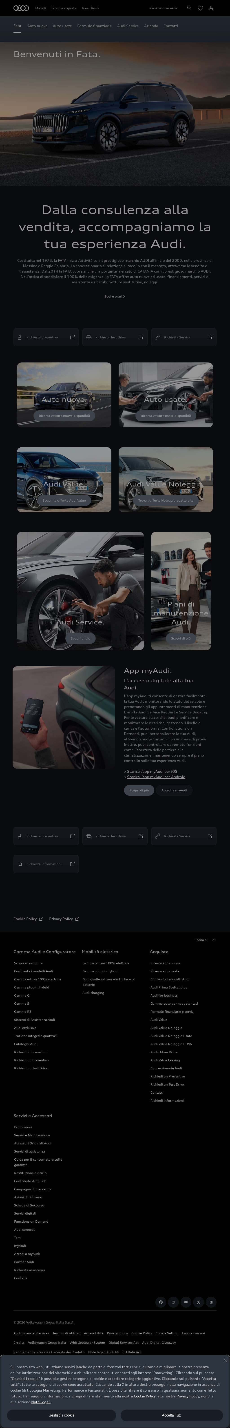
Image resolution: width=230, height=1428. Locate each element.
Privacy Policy (188, 1396)
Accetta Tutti (171, 1415)
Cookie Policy (144, 1396)
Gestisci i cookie (62, 1415)
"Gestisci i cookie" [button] (25, 1378)
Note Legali (41, 1402)
